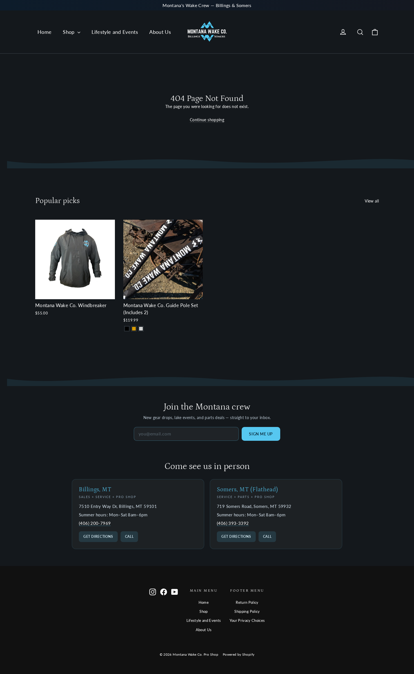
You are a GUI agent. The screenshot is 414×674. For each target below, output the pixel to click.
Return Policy (247, 602)
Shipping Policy (247, 611)
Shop (69, 32)
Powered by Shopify (238, 654)
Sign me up (261, 433)
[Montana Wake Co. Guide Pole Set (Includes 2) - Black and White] (126, 328)
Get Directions (98, 536)
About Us (160, 32)
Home (44, 32)
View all (372, 201)
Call (129, 536)
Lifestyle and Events (115, 32)
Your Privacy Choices (247, 620)
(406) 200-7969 (95, 523)
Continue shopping (207, 119)
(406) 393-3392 (233, 523)
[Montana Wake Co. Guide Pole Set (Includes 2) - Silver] (141, 328)
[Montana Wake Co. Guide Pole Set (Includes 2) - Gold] (134, 328)
